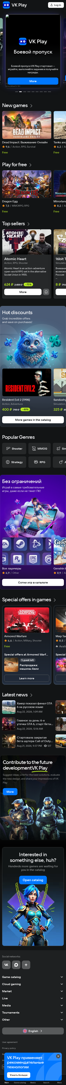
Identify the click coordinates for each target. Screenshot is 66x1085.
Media (6, 1005)
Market (7, 991)
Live (5, 998)
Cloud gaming (11, 984)
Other (6, 1019)
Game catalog (11, 977)
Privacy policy (9, 1048)
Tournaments (10, 1012)
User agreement (10, 1042)
